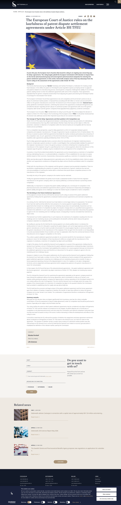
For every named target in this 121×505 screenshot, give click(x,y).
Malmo (50, 387)
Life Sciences (32, 342)
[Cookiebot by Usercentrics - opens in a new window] (12, 502)
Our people (98, 481)
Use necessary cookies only (106, 498)
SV (119, 1)
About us (97, 483)
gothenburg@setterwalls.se (51, 483)
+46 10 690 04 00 (75, 479)
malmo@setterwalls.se (76, 483)
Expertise (97, 479)
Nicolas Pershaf (33, 335)
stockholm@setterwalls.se (26, 483)
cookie (81, 496)
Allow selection (106, 494)
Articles (21, 12)
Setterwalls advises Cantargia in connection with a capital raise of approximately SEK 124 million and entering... (67, 413)
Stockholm (31, 387)
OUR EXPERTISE (89, 4)
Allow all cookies (106, 489)
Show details (76, 502)
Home (15, 12)
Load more (60, 461)
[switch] (43, 502)
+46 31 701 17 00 (49, 479)
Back (28, 347)
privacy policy (89, 496)
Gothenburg (41, 387)
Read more (34, 417)
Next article (91, 347)
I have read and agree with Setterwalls (39, 376)
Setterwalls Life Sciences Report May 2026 (44, 431)
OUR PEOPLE (99, 4)
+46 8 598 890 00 (24, 479)
